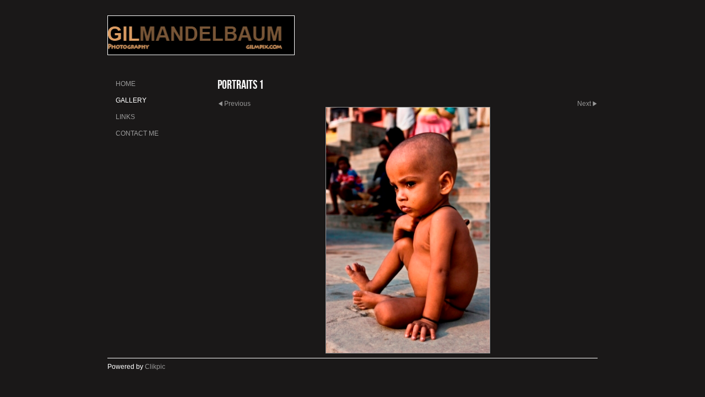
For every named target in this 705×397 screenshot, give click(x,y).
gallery (131, 100)
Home (125, 84)
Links (125, 117)
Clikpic (155, 367)
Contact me (137, 133)
